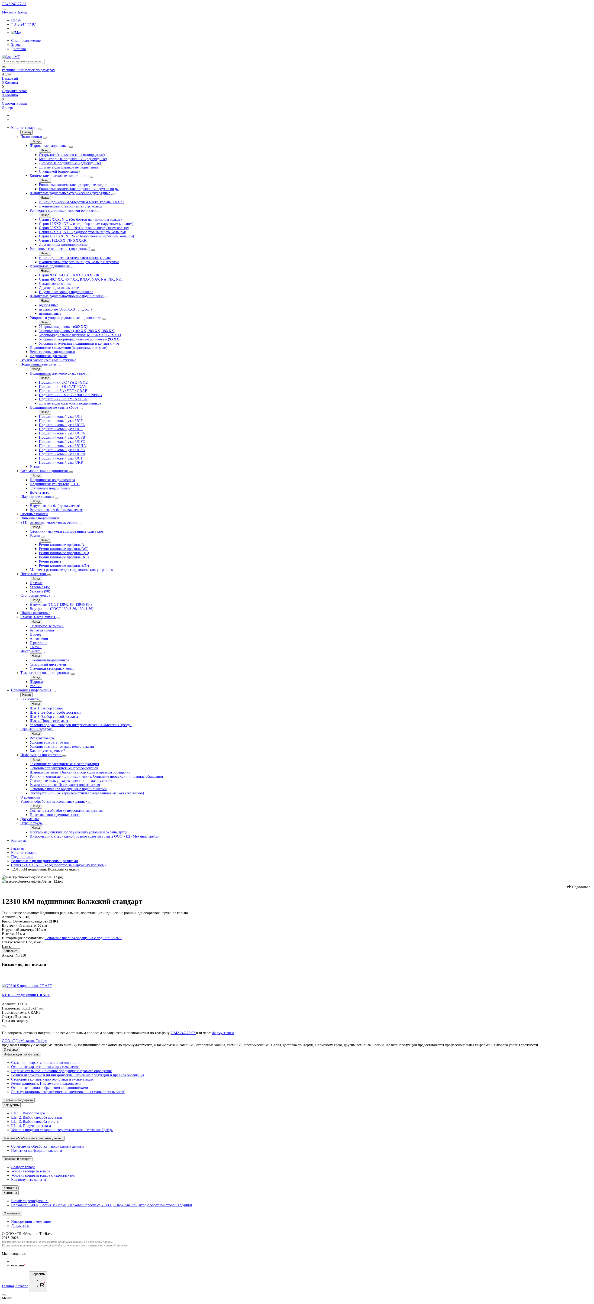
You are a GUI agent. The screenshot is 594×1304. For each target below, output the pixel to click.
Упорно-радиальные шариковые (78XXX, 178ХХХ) (80, 335)
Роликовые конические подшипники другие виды (79, 189)
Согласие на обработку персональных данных (66, 810)
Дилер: (7, 108)
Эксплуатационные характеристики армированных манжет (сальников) (87, 793)
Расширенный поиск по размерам (28, 70)
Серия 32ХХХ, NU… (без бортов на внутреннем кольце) (84, 228)
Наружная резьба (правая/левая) (55, 506)
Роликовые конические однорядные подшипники (78, 185)
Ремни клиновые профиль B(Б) (63, 549)
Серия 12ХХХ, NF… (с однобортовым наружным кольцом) (86, 224)
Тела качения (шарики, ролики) (45, 673)
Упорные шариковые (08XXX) (63, 327)
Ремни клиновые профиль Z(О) (64, 565)
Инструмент (30, 651)
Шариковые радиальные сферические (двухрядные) (71, 193)
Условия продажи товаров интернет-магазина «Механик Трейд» (81, 725)
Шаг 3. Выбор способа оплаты (54, 716)
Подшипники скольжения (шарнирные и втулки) (68, 347)
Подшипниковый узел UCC (61, 429)
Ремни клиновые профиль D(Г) (64, 557)
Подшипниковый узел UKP (61, 462)
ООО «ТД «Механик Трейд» (24, 1041)
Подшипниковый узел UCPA (62, 450)
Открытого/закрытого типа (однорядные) (72, 155)
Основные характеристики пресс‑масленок (64, 768)
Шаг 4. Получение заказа (49, 721)
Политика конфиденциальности (55, 815)
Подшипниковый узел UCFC (62, 441)
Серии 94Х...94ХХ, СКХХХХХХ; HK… (71, 275)
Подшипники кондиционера (52, 480)
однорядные (48, 305)
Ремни (35, 535)
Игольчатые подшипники (50, 266)
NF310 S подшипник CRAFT (26, 995)
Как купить (29, 699)
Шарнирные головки (37, 496)
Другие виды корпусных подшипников (70, 403)
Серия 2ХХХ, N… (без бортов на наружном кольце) (80, 219)
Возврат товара (42, 738)
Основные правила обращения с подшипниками (68, 789)
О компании (30, 797)
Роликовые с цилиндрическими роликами (63, 210)
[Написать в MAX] (16, 33)
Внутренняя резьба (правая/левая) (56, 510)
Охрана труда (31, 823)
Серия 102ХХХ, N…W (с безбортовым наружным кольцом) (86, 236)
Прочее (35, 634)
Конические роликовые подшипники (60, 176)
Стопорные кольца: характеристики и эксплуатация (71, 781)
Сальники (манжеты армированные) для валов (67, 531)
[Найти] (4, 67)
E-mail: (29, 1201)
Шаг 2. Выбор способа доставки (55, 712)
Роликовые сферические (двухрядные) (60, 249)
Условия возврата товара (49, 742)
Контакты (19, 840)
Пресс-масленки (33, 574)
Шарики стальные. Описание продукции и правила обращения (80, 772)
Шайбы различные (35, 613)
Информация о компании (31, 1221)
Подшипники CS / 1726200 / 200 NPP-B (70, 395)
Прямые (36, 583)
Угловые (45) (40, 587)
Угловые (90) (40, 591)
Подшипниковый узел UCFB (62, 437)
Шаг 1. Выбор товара (46, 708)
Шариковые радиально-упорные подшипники (67, 296)
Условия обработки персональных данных (54, 801)
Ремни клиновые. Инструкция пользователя (65, 785)
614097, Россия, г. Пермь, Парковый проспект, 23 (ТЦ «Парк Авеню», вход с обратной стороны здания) (101, 1205)
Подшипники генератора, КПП (55, 484)
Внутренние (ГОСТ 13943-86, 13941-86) (61, 609)
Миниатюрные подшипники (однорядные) (73, 159)
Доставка (18, 49)
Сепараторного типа (55, 283)
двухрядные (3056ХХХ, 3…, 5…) (65, 309)
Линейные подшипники (39, 518)
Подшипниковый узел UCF (61, 421)
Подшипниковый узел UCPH (62, 454)
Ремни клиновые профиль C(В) (64, 553)
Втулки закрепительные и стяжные (48, 360)
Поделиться (581, 887)
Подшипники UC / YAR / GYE (63, 382)
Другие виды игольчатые (59, 288)
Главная (17, 848)
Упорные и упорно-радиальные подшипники (66, 318)
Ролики (36, 686)
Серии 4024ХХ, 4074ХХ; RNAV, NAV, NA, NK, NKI (81, 279)
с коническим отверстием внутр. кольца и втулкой (79, 262)
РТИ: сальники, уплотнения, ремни (49, 522)
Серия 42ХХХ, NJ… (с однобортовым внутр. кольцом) (82, 232)
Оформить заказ (14, 91)
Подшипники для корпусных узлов (58, 373)
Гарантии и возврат (36, 729)
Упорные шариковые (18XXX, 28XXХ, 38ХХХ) (77, 331)
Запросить (11, 951)
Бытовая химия (42, 630)
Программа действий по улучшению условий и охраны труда (78, 832)
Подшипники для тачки (48, 356)
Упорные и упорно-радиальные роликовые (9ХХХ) (79, 339)
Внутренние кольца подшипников (66, 292)
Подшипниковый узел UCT (61, 458)
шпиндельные (50, 313)
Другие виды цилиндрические (63, 244)
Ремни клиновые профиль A (61, 545)
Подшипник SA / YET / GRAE (63, 391)
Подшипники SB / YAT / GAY (63, 386)
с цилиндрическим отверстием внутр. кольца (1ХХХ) (81, 202)
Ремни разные (50, 561)
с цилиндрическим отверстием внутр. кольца (75, 258)
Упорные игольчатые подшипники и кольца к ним (79, 343)
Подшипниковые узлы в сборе (54, 407)
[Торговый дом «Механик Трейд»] (11, 57)
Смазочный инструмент (49, 664)
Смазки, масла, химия (38, 617)
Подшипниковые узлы (38, 364)
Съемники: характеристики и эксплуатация (64, 764)
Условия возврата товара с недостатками (62, 746)
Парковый (10, 78)
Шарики (36, 682)
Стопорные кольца (35, 595)
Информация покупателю (41, 755)
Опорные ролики (34, 514)
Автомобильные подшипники (44, 471)
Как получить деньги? (47, 751)
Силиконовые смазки (47, 626)
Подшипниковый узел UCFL (62, 425)
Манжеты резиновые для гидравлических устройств (71, 570)
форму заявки (223, 1033)
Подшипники (31, 137)
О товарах (11, 1049)
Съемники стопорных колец (52, 668)
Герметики (38, 643)
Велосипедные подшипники (52, 352)
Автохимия (39, 639)
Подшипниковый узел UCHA (62, 446)
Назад (26, 132)
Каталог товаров (24, 127)
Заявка (16, 45)
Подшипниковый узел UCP (61, 416)
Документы (29, 819)
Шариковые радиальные (49, 146)
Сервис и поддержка (18, 1100)
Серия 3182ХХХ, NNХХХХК (63, 240)
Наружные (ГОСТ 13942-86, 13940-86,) (61, 604)
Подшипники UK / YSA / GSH (63, 399)
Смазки (36, 647)
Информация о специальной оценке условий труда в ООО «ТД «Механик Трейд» (94, 836)
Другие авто (39, 492)
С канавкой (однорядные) (59, 171)
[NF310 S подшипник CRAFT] (27, 986)
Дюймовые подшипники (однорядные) (70, 163)
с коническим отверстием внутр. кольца (70, 206)
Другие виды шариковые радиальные (68, 167)
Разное (35, 467)
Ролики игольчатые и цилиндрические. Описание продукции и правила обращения (96, 776)
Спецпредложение (26, 40)
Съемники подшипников (49, 660)
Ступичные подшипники (50, 488)
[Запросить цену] (4, 1026)
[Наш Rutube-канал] (18, 1266)
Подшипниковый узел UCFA (62, 433)
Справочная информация (31, 690)
